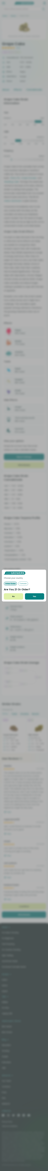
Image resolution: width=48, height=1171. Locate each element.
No (13, 596)
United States (10, 583)
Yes (34, 596)
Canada (23, 583)
